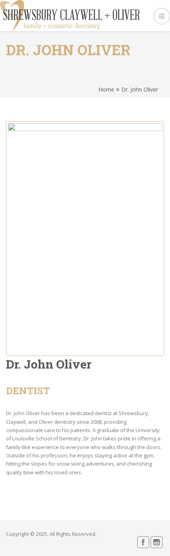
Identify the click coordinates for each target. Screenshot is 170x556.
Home (106, 89)
